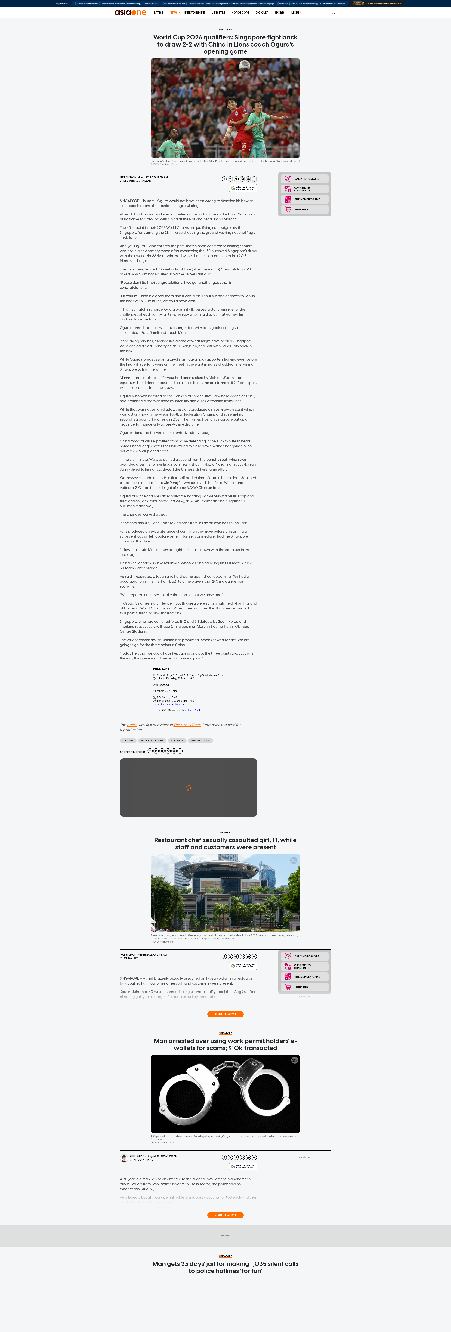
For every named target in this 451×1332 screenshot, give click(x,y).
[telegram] (236, 179)
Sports (279, 12)
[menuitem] (158, 13)
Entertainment (194, 12)
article (132, 725)
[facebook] (224, 179)
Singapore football (152, 740)
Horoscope (240, 12)
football (128, 740)
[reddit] (248, 179)
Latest (158, 12)
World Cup (177, 740)
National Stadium (200, 740)
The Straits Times (187, 725)
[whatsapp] (242, 179)
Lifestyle (218, 12)
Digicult (262, 12)
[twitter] (230, 179)
